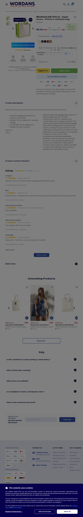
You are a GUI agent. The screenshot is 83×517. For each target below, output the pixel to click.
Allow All (67, 511)
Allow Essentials (45, 511)
